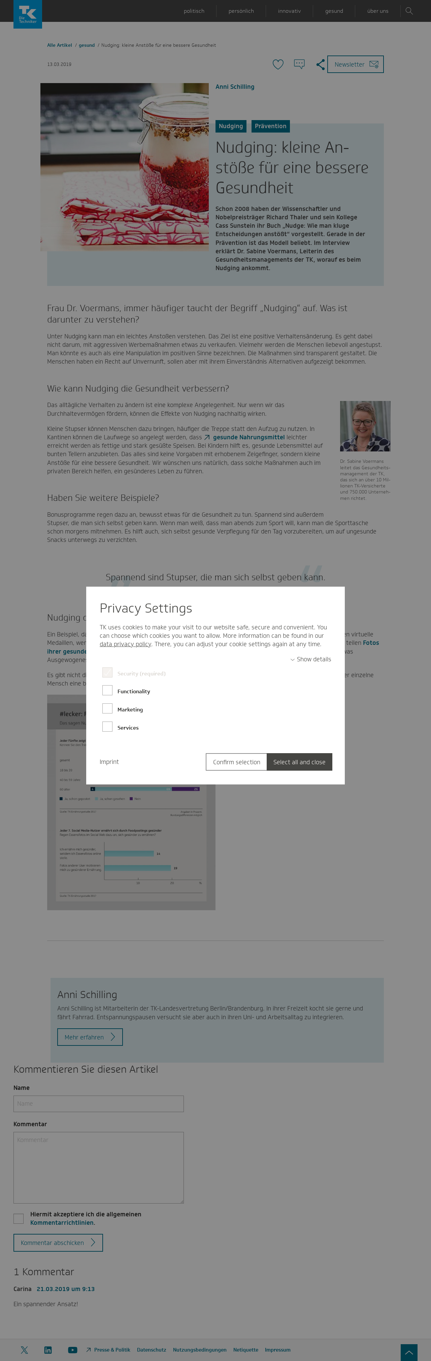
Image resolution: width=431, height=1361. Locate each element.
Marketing (130, 709)
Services (128, 727)
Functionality (134, 691)
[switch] (310, 659)
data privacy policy (125, 644)
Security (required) (142, 673)
